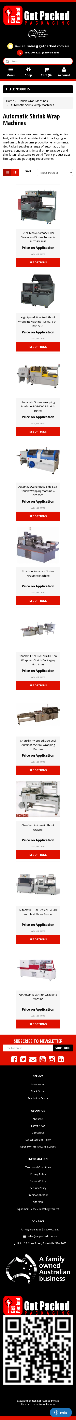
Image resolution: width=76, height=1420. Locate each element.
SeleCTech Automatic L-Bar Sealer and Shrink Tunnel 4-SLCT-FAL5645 (38, 237)
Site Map (38, 1202)
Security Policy (38, 1188)
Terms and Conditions (38, 1167)
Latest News (38, 1126)
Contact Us (38, 1133)
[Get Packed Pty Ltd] (38, 15)
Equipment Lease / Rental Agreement (38, 1209)
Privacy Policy (38, 1174)
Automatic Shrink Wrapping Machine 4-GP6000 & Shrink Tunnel (38, 406)
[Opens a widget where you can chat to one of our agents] (61, 1413)
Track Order (38, 1091)
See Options (38, 262)
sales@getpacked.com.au (42, 1236)
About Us (38, 1119)
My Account (38, 1084)
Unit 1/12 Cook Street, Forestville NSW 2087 (41, 1243)
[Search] (7, 61)
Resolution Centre (38, 1098)
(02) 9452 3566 (32, 1229)
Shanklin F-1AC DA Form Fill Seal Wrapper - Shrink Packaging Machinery (38, 660)
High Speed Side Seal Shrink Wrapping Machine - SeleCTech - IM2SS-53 (38, 322)
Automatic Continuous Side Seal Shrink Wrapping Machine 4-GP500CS (38, 491)
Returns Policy (38, 1181)
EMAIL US (41, 46)
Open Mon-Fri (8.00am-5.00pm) (38, 1146)
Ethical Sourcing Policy (38, 1139)
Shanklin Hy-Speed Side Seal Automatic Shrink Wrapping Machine (38, 745)
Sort (28, 171)
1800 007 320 (51, 1229)
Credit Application (38, 1195)
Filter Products (18, 89)
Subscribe (62, 1048)
